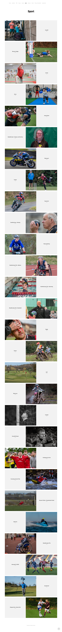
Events (23, 3)
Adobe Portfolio (33, 625)
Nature (19, 3)
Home (10, 3)
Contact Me (44, 3)
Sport (26, 3)
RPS (16, 3)
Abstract (29, 3)
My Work (13, 3)
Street (33, 3)
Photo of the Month (38, 3)
